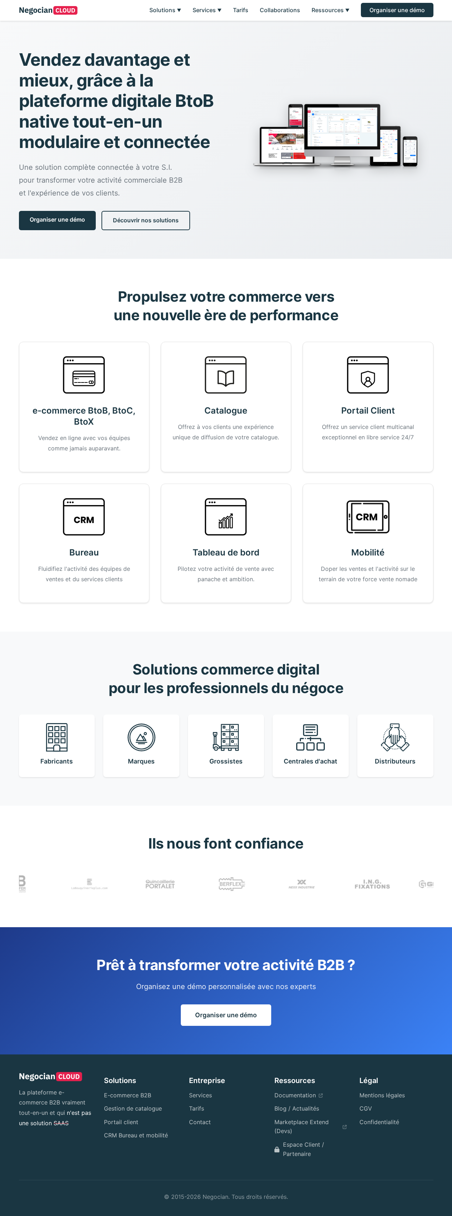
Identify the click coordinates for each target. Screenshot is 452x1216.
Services (207, 10)
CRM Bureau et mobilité (136, 1135)
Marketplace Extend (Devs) (301, 1126)
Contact (200, 1122)
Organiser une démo (397, 10)
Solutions (165, 10)
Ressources (330, 10)
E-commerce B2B (127, 1095)
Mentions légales (382, 1095)
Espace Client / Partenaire (303, 1149)
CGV (365, 1108)
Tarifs (240, 10)
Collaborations (280, 10)
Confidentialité (379, 1122)
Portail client (121, 1122)
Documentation (295, 1095)
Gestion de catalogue (133, 1108)
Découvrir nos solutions (146, 220)
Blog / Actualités (296, 1108)
